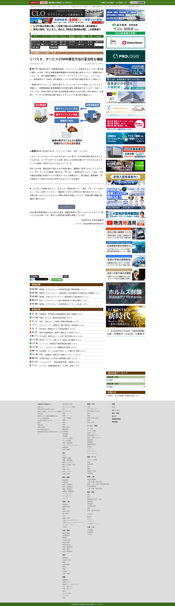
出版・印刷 (66, 474)
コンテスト (90, 521)
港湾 (63, 416)
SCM (64, 456)
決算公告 (40, 425)
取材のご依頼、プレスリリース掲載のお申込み (67, 6)
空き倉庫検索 (35, 53)
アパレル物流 (66, 440)
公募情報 (90, 532)
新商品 (89, 446)
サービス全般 (91, 431)
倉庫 (63, 413)
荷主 (44, 42)
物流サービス (91, 433)
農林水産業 (66, 507)
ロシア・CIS (66, 593)
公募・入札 (80, 44)
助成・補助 (66, 549)
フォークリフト (92, 453)
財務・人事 (53, 44)
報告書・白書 (91, 471)
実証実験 (90, 473)
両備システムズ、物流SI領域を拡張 (52, 317)
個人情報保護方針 (43, 429)
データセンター (67, 493)
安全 (88, 413)
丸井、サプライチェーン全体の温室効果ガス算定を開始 (60, 300)
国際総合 (65, 580)
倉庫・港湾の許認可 (93, 510)
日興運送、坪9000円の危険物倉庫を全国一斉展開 (57, 314)
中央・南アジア (67, 586)
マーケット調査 (92, 460)
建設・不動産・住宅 (68, 465)
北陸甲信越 (66, 564)
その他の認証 (91, 506)
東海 (63, 567)
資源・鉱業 (66, 511)
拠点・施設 (53, 42)
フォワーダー (66, 411)
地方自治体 (66, 542)
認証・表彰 (62, 44)
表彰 (88, 508)
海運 (63, 420)
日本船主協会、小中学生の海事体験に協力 (55, 358)
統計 (88, 466)
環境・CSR (99, 42)
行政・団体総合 (67, 551)
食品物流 (65, 434)
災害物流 (65, 431)
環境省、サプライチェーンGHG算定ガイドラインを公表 (60, 304)
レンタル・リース (68, 525)
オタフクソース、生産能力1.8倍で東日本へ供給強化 (58, 325)
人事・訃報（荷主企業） (95, 488)
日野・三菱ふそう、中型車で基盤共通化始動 (56, 321)
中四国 (64, 571)
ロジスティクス (35, 42)
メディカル (53, 36)
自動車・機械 (66, 458)
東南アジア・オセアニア (70, 584)
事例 (88, 462)
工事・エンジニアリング (70, 520)
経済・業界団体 (67, 547)
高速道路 (62, 47)
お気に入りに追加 (107, 2)
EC (35, 36)
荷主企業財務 (91, 486)
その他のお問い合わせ (45, 420)
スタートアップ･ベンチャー (71, 445)
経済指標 (90, 464)
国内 (80, 42)
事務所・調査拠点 (68, 491)
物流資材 (90, 440)
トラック (90, 449)
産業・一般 (62, 42)
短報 (113, 407)
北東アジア (66, 582)
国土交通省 (66, 533)
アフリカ (65, 595)
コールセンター (67, 496)
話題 (90, 44)
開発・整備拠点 (67, 489)
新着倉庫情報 (53, 47)
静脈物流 (65, 429)
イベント (71, 44)
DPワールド (99, 44)
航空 (63, 422)
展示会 (89, 517)
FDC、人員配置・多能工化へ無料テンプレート (56, 354)
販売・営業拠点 (67, 484)
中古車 (64, 527)
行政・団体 (71, 42)
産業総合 (65, 504)
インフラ (65, 498)
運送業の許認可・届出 (94, 499)
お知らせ (40, 407)
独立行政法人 (66, 544)
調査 (88, 469)
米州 (63, 598)
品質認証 (90, 504)
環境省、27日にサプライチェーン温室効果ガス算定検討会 (61, 296)
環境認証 (90, 501)
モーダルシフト (92, 409)
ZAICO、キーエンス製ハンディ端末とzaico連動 (57, 339)
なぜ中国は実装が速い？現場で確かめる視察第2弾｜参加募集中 (65, 25)
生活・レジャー (67, 471)
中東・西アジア (67, 589)
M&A (99, 36)
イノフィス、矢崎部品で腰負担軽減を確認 (55, 343)
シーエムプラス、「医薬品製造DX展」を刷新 (56, 362)
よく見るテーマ (121, 2)
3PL (63, 409)
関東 (63, 562)
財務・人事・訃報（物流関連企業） (98, 484)
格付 (88, 497)
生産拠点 (65, 482)
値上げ (44, 47)
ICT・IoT (90, 428)
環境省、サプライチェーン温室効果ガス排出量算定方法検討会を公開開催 (66, 293)
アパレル (62, 36)
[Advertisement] (67, 253)
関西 (63, 569)
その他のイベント (93, 523)
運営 (39, 423)
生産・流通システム (93, 437)
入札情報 (90, 530)
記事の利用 (41, 427)
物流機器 (90, 442)
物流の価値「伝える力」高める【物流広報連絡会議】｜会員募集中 (67, 29)
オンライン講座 (44, 53)
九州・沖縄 (66, 573)
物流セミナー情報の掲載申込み (93, 6)
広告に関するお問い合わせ (113, 6)
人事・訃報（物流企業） (95, 482)
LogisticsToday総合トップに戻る (40, 6)
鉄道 (63, 425)
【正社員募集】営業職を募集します (126, 395)
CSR (88, 407)
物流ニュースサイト (97, 604)
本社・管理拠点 (67, 487)
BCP (88, 420)
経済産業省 (66, 535)
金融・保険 (66, 518)
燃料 (88, 416)
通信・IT (65, 467)
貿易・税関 (66, 449)
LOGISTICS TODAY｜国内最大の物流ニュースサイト (38, 2)
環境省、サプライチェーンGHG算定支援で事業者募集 (59, 289)
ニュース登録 (57, 280)
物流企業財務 (91, 479)
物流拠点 (71, 36)
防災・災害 (90, 422)
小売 (63, 516)
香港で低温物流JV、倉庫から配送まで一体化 (56, 332)
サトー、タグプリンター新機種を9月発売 (54, 347)
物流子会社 (66, 427)
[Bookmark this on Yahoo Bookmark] (50, 279)
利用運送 (65, 447)
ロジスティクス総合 (68, 407)
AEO (88, 495)
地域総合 (65, 558)
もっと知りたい (66, 207)
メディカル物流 (67, 438)
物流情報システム (93, 435)
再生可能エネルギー (93, 411)
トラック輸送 (80, 36)
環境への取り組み (93, 418)
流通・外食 (66, 469)
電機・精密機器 (67, 460)
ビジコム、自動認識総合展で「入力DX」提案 (56, 365)
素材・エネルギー (68, 462)
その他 (89, 534)
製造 (63, 509)
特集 (53, 53)
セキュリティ (91, 451)
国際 (90, 42)
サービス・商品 (35, 44)
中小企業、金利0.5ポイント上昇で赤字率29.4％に (58, 336)
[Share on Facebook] (31, 279)
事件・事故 (35, 47)
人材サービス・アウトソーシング (73, 522)
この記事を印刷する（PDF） (93, 64)
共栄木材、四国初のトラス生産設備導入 (54, 328)
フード (44, 36)
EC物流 (64, 436)
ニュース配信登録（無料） (131, 6)
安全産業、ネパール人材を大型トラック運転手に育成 (59, 350)
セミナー (90, 519)
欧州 (63, 591)
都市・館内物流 (67, 443)
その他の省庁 (66, 540)
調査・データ (44, 44)
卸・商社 (65, 513)
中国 (90, 36)
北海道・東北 (66, 560)
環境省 (64, 538)
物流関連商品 (91, 444)
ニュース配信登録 (43, 418)
